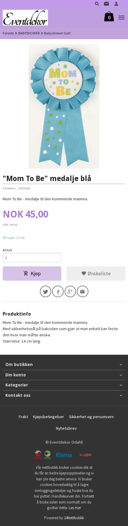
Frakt (23, 416)
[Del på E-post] (82, 291)
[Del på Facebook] (58, 291)
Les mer (75, 507)
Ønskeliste (99, 273)
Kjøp (36, 273)
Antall (7, 250)
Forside (8, 33)
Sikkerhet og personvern (91, 416)
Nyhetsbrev (66, 428)
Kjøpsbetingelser (48, 416)
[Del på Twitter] (45, 291)
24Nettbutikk (74, 517)
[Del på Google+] (70, 291)
